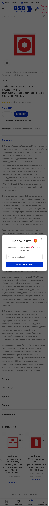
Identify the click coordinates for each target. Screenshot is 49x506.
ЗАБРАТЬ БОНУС (25, 264)
